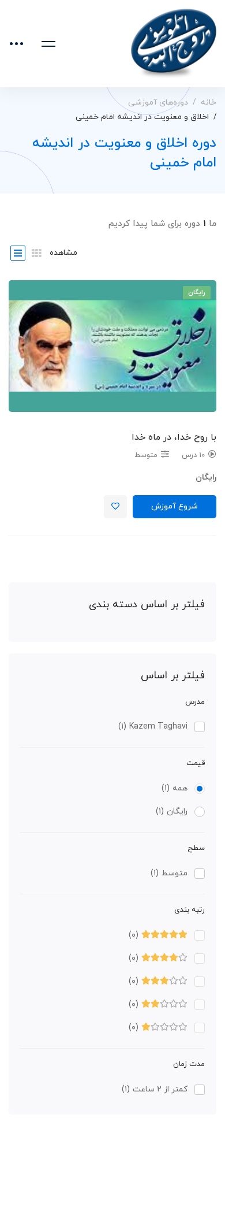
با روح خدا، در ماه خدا (174, 437)
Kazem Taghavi (152, 726)
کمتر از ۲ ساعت (154, 1089)
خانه (208, 102)
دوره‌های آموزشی (158, 102)
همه (174, 788)
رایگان (171, 811)
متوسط (169, 873)
